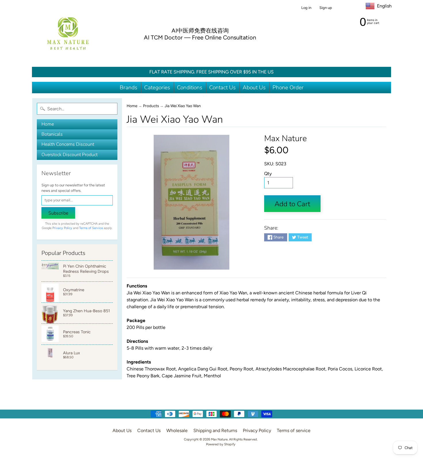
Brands (128, 87)
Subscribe (58, 213)
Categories (157, 87)
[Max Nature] (68, 33)
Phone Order (288, 87)
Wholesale (177, 430)
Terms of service (293, 430)
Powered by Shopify (220, 444)
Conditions (189, 87)
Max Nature (285, 138)
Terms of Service (91, 228)
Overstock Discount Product (69, 155)
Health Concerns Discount (67, 144)
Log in (306, 8)
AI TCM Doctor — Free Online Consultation (200, 37)
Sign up (325, 8)
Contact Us (222, 87)
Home (47, 124)
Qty (268, 173)
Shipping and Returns (215, 430)
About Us (254, 87)
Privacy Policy (62, 228)
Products (151, 105)
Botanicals (52, 134)
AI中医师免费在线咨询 (200, 30)
